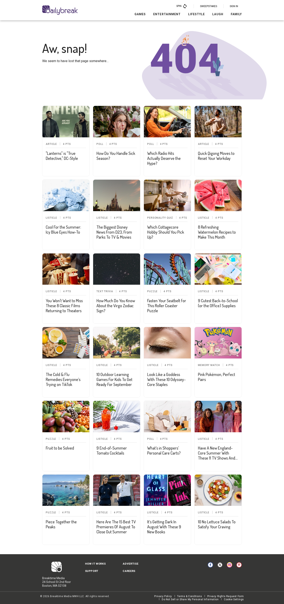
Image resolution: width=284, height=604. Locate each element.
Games (140, 14)
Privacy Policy (163, 596)
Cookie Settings (234, 599)
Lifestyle (196, 14)
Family (236, 14)
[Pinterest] (239, 565)
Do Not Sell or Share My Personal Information (190, 599)
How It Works (95, 563)
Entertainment (167, 14)
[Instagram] (229, 565)
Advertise (130, 563)
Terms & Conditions (189, 596)
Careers (129, 571)
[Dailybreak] (60, 10)
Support (92, 571)
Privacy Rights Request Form (225, 596)
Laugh (217, 14)
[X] (220, 565)
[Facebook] (210, 565)
